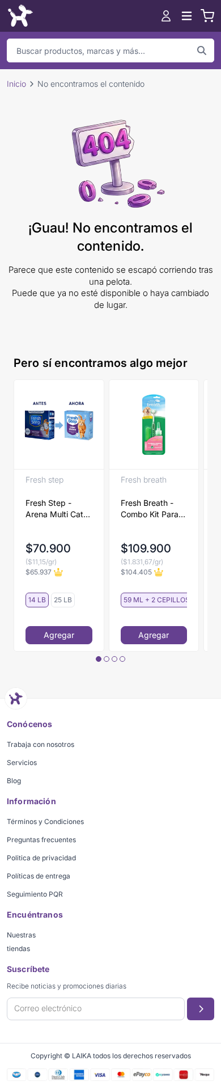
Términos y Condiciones (45, 821)
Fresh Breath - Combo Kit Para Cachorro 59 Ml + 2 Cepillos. (153, 509)
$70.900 (48, 548)
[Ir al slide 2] (106, 659)
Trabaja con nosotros (40, 744)
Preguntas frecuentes (41, 839)
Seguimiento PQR (35, 894)
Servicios (22, 762)
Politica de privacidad (41, 858)
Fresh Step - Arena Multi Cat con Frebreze (54, 509)
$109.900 (146, 548)
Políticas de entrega (38, 876)
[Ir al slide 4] (122, 659)
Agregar (59, 635)
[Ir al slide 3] (114, 659)
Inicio (16, 83)
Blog (14, 780)
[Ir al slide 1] (98, 659)
